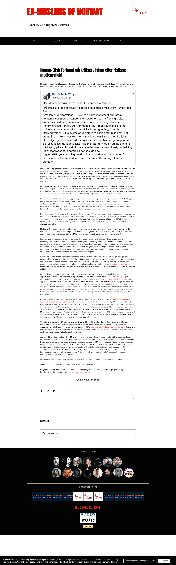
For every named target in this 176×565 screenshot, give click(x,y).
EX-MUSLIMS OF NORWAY (65, 12)
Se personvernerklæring (107, 561)
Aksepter (164, 560)
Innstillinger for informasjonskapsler (140, 560)
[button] (87, 507)
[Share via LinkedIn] (54, 390)
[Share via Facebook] (41, 390)
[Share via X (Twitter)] (48, 390)
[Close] (172, 560)
